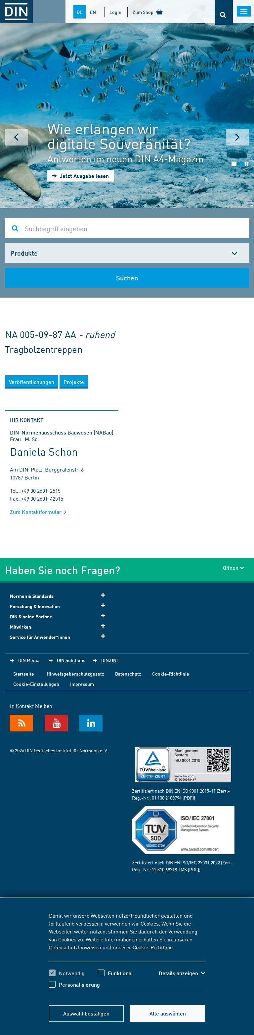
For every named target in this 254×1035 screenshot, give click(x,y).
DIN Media (28, 660)
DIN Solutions (71, 660)
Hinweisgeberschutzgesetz (75, 674)
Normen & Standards (32, 596)
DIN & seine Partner (31, 616)
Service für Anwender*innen (40, 637)
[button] (182, 973)
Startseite (23, 674)
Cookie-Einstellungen (36, 684)
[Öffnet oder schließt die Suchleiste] (224, 12)
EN (93, 12)
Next (237, 137)
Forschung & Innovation (35, 606)
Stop (246, 164)
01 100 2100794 (167, 797)
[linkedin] (91, 723)
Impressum (82, 684)
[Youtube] (56, 723)
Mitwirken (20, 627)
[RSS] (21, 723)
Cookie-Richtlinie (153, 947)
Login (115, 12)
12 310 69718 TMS (169, 869)
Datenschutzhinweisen (75, 947)
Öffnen (230, 567)
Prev (16, 137)
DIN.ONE (110, 660)
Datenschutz (128, 674)
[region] (127, 955)
